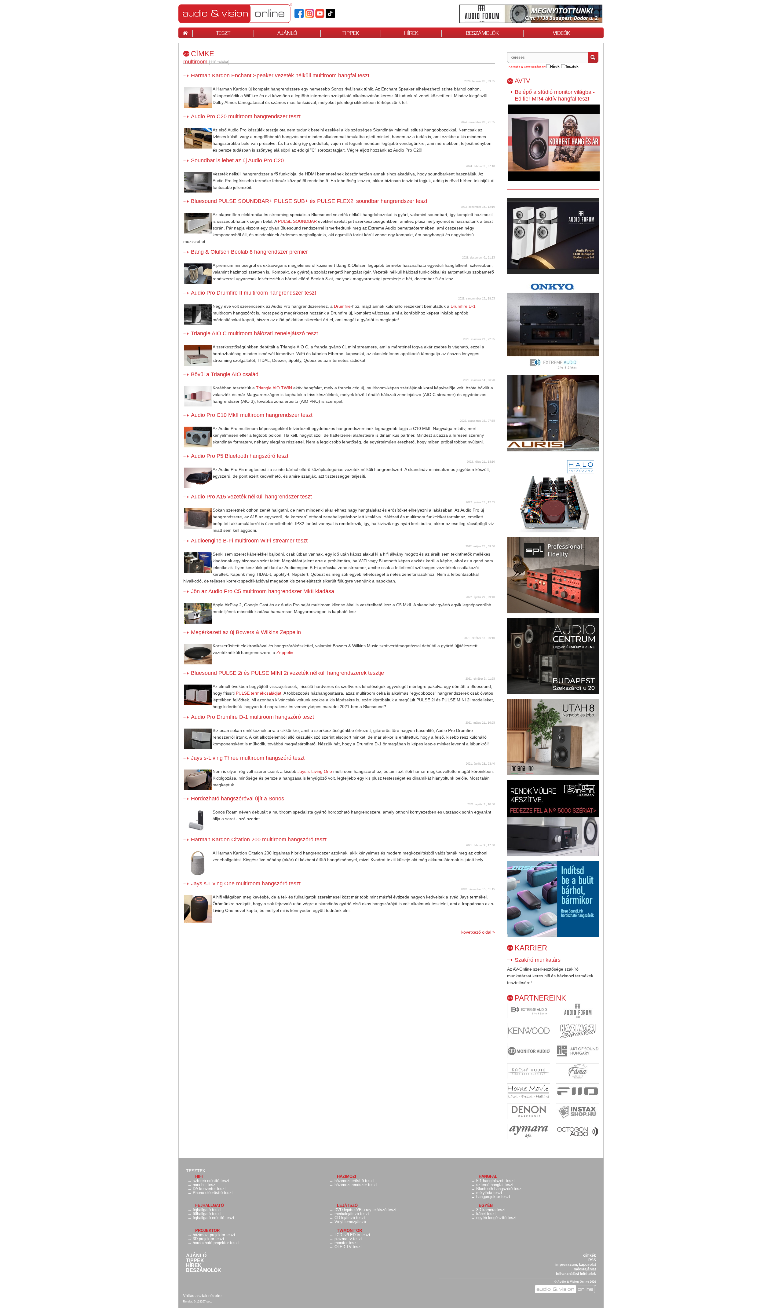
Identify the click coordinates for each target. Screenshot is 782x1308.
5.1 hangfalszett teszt (495, 1180)
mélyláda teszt (489, 1192)
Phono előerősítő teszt (213, 1192)
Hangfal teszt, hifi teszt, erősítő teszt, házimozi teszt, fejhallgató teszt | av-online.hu (245, 13)
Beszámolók (203, 1270)
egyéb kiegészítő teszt (496, 1217)
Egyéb (486, 1205)
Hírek (194, 1265)
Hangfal (488, 1176)
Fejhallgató (209, 1205)
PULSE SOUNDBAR (297, 221)
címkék (589, 1255)
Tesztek (195, 1170)
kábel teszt (486, 1213)
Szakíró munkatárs (538, 960)
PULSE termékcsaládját (258, 693)
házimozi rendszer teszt (355, 1184)
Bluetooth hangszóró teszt (499, 1188)
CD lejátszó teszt (349, 1217)
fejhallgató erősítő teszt (213, 1217)
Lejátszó (347, 1205)
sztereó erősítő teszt (211, 1180)
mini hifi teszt (205, 1184)
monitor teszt (346, 1242)
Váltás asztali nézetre (202, 1295)
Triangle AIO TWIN (274, 387)
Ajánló (196, 1255)
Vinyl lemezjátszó (350, 1221)
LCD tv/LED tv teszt (352, 1235)
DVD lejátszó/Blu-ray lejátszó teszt (365, 1209)
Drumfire (342, 306)
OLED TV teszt (348, 1246)
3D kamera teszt (491, 1209)
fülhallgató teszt (207, 1213)
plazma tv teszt (348, 1238)
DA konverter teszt (209, 1188)
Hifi (199, 1176)
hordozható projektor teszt (216, 1242)
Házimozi (346, 1176)
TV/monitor (349, 1230)
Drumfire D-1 (463, 306)
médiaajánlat (585, 1269)
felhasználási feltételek (576, 1274)
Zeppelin (284, 652)
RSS (592, 1260)
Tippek (195, 1260)
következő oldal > (478, 932)
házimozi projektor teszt (214, 1235)
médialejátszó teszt (351, 1213)
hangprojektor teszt (493, 1196)
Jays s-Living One (315, 771)
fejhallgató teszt (207, 1209)
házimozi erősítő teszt (354, 1180)
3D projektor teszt (208, 1238)
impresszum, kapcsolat (575, 1264)
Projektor (207, 1230)
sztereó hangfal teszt (494, 1184)
